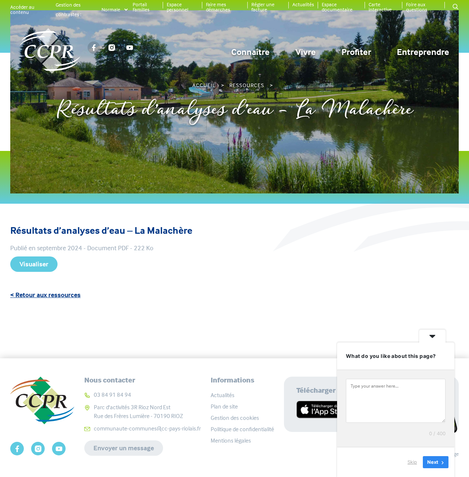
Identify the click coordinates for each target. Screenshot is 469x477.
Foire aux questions (416, 7)
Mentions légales (231, 440)
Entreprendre (423, 52)
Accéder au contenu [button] (22, 9)
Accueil (203, 85)
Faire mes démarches (218, 7)
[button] (455, 7)
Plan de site (224, 406)
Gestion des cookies (235, 418)
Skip (412, 462)
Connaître (250, 52)
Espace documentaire (337, 7)
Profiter (356, 52)
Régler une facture (262, 7)
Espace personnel (177, 7)
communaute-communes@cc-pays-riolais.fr (147, 428)
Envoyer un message (123, 448)
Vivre (305, 52)
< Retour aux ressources (45, 295)
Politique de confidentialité (242, 429)
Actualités (303, 4)
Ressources (246, 85)
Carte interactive (380, 7)
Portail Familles (141, 7)
